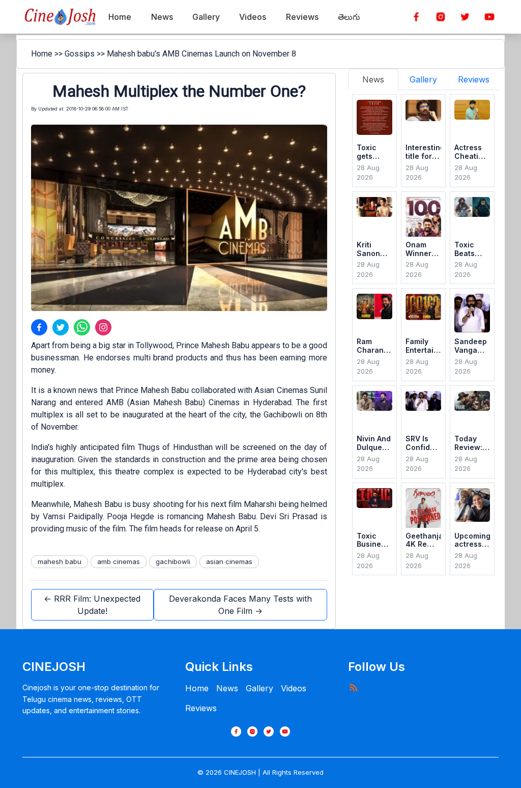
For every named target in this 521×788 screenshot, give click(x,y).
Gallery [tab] (423, 79)
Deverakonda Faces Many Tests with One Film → (240, 605)
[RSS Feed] (353, 687)
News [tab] (373, 79)
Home (41, 54)
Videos (293, 688)
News (227, 688)
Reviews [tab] (473, 79)
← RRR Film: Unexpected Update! (92, 605)
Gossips (80, 54)
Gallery (259, 688)
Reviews (201, 708)
